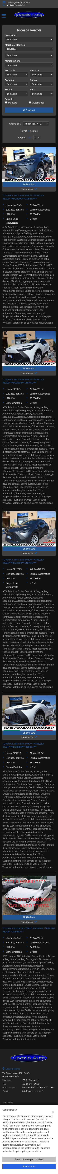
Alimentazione (12, 60)
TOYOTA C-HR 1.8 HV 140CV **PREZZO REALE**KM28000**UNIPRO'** (23, 745)
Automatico (38, 102)
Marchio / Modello (15, 45)
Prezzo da (10, 70)
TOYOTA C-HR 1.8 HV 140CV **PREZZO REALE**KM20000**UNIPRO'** (23, 197)
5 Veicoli (30, 110)
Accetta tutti (29, 1166)
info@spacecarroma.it (18, 2)
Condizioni (10, 35)
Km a (32, 89)
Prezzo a (34, 70)
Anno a (34, 80)
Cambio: (9, 99)
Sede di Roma (13, 1068)
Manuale (13, 102)
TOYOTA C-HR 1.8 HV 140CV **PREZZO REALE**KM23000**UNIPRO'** (23, 561)
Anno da (9, 80)
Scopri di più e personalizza (29, 1159)
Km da (8, 89)
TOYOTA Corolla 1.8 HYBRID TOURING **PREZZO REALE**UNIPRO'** (28, 930)
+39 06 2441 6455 (15, 5)
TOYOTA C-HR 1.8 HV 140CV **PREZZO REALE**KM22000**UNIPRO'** (23, 381)
